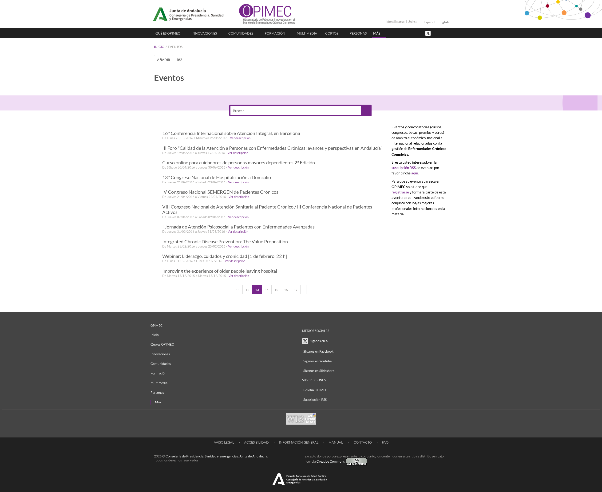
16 (286, 290)
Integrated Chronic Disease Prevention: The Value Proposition (225, 241)
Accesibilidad (256, 442)
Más (376, 33)
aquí (414, 173)
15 (276, 290)
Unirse (412, 22)
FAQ (385, 442)
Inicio (159, 47)
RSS (179, 60)
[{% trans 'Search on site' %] (445, 33)
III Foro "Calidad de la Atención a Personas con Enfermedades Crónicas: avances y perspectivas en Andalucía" (272, 148)
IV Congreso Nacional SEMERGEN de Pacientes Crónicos (220, 192)
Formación (275, 33)
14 (267, 290)
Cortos (331, 33)
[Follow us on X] (428, 33)
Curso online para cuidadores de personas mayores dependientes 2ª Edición (238, 162)
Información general (298, 442)
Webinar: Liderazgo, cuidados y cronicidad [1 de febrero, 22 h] (224, 256)
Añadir (163, 60)
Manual (336, 442)
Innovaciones (204, 33)
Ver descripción (240, 138)
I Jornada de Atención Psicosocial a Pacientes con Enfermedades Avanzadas (238, 226)
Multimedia (307, 33)
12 (247, 290)
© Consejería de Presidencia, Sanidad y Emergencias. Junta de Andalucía (214, 456)
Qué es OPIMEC (167, 33)
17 (295, 290)
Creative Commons (331, 461)
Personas (358, 33)
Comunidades (240, 33)
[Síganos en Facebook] (436, 33)
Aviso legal (224, 442)
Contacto (362, 442)
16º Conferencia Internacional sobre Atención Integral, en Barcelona (231, 133)
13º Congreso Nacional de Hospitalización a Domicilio (216, 177)
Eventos (175, 47)
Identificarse (395, 22)
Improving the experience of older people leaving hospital (219, 271)
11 (238, 290)
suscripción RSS (404, 167)
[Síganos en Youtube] (441, 33)
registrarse (400, 192)
